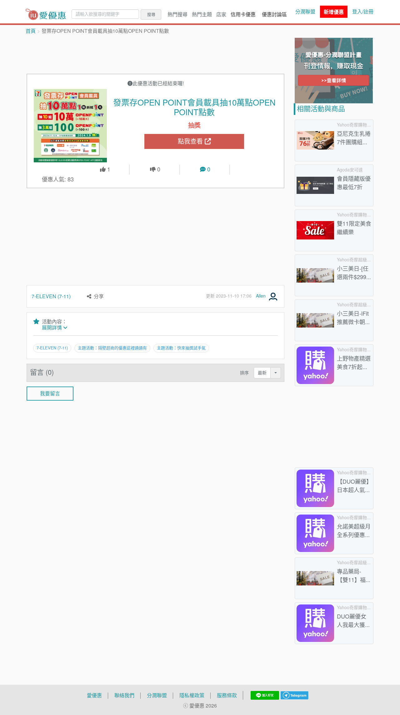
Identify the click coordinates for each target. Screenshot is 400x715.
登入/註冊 (362, 11)
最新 (262, 373)
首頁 (31, 31)
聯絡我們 (124, 695)
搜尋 (151, 14)
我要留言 (50, 393)
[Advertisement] (155, 53)
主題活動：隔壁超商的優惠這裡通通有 (112, 348)
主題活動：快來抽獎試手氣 (181, 348)
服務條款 (227, 695)
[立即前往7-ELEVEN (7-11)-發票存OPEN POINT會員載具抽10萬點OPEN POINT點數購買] (70, 125)
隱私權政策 (191, 695)
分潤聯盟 (305, 11)
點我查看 (191, 141)
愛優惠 (94, 695)
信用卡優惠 (243, 14)
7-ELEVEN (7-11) (51, 296)
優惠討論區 (274, 14)
